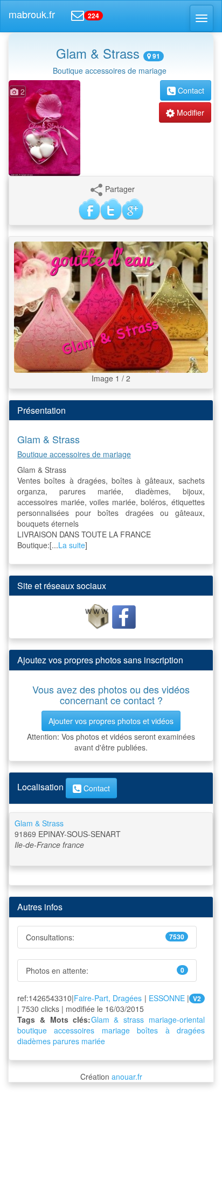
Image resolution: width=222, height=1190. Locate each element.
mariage (116, 1030)
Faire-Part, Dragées (108, 998)
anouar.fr (127, 1076)
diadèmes (34, 1041)
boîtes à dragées (171, 1030)
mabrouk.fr (32, 14)
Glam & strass (117, 1019)
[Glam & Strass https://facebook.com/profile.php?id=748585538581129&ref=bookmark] (124, 616)
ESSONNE (167, 998)
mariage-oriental (177, 1019)
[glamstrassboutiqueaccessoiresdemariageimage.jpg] (111, 306)
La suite (71, 545)
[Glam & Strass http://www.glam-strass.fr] (98, 616)
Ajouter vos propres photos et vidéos (111, 721)
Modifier (189, 112)
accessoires (74, 1030)
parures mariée (79, 1041)
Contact (190, 90)
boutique (32, 1030)
